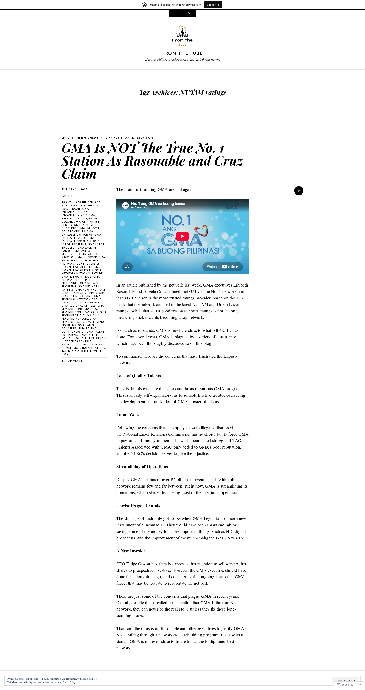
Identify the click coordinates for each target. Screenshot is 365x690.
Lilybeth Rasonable (76, 341)
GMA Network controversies (81, 262)
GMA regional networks (81, 302)
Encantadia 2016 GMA (78, 215)
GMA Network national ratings (83, 272)
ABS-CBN (68, 202)
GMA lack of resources (77, 252)
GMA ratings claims (77, 296)
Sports (127, 137)
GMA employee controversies (81, 230)
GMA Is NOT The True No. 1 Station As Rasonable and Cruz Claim (152, 160)
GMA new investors (90, 289)
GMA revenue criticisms (84, 314)
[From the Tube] (182, 36)
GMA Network (86, 257)
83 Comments (72, 360)
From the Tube (182, 53)
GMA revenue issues (79, 320)
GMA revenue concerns (83, 307)
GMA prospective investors (83, 292)
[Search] (189, 13)
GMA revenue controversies (80, 310)
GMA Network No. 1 (77, 276)
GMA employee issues (81, 236)
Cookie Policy (69, 682)
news (94, 137)
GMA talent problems (89, 338)
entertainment (75, 137)
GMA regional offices (79, 305)
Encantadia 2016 (75, 212)
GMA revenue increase (80, 317)
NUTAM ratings (93, 347)
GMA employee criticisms (77, 233)
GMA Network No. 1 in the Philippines (81, 280)
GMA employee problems (78, 239)
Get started (213, 4)
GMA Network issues (77, 270)
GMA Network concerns (83, 259)
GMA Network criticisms (81, 266)
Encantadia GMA (74, 218)
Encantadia (80, 208)
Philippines (109, 137)
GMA (77, 221)
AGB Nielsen (84, 202)
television (144, 137)
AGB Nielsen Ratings (81, 204)
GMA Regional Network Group (81, 298)
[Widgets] (175, 13)
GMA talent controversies (79, 330)
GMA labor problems (81, 243)
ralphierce (70, 195)
